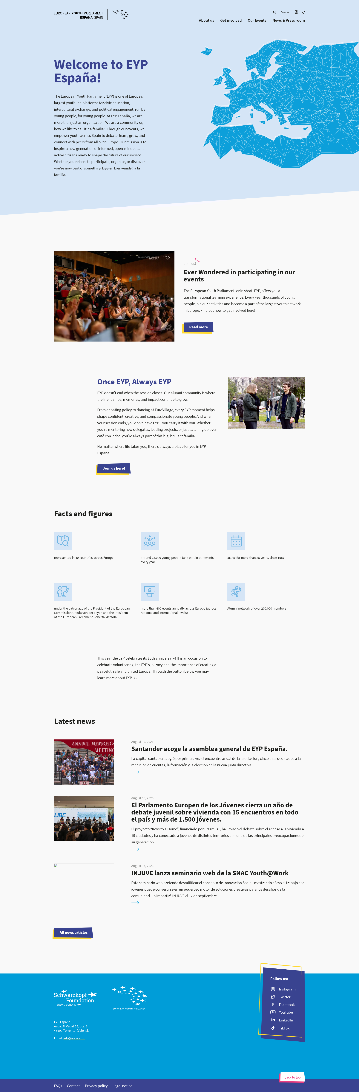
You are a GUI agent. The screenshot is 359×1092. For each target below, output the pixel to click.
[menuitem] (274, 12)
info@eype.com (74, 1038)
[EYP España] (98, 15)
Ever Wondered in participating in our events (239, 275)
